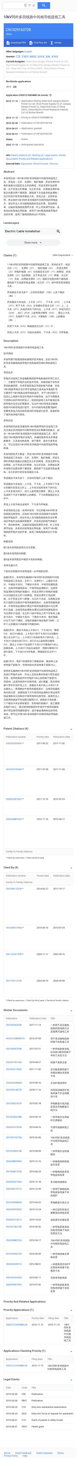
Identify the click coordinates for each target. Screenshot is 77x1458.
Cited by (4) (38, 155)
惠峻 (48, 56)
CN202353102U (14, 799)
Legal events (51, 155)
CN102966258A (14, 1117)
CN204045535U (14, 1209)
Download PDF (18, 42)
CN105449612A (14, 1253)
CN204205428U (14, 1277)
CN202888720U (14, 819)
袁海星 (54, 56)
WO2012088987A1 (15, 1038)
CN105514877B (14, 1089)
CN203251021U (14, 1219)
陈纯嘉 (41, 56)
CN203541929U (14, 1127)
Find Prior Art (40, 42)
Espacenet (26, 163)
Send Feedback (23, 1453)
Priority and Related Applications (35, 158)
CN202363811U (14, 1264)
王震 (18, 56)
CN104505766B (14, 1048)
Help (25, 1455)
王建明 (24, 56)
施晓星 (33, 56)
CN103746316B (14, 1226)
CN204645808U (14, 1082)
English (28, 51)
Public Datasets (44, 1453)
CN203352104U (14, 1181)
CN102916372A (14, 1137)
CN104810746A (14, 927)
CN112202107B (14, 954)
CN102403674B (14, 1151)
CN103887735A (14, 1171)
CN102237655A (14, 769)
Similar (57, 42)
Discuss (53, 163)
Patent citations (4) (21, 155)
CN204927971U (14, 1188)
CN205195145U (14, 1062)
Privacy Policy (11, 1455)
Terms (60, 1453)
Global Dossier (40, 163)
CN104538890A (14, 1202)
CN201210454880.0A (16, 1324)
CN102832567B (14, 1103)
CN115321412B (14, 980)
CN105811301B (14, 888)
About (7, 1453)
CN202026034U (14, 743)
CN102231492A (14, 1069)
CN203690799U (14, 1284)
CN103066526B (14, 1025)
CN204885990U (14, 1161)
